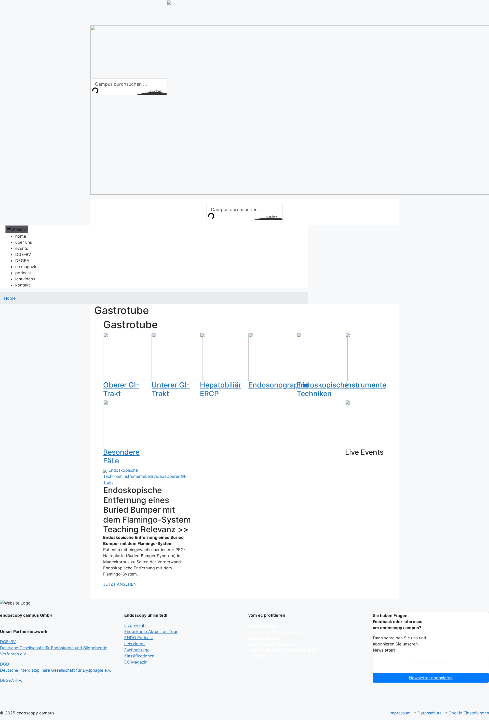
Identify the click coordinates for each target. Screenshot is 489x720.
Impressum (400, 712)
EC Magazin (135, 662)
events (21, 248)
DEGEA (22, 260)
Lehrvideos (155, 476)
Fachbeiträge (137, 649)
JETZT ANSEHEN (120, 584)
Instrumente (365, 385)
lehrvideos (25, 278)
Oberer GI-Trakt (121, 389)
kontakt (22, 284)
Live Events (135, 625)
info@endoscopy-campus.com (29, 621)
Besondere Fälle (121, 456)
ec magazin (26, 266)
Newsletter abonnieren (431, 677)
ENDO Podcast (138, 637)
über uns (23, 242)
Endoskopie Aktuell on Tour (151, 631)
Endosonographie (278, 385)
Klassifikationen (139, 655)
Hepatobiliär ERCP (220, 389)
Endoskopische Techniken (323, 389)
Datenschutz (429, 712)
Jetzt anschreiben (431, 662)
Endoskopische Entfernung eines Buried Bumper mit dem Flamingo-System (147, 504)
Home (10, 298)
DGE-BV (23, 254)
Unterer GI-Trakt (171, 389)
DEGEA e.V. (11, 680)
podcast (23, 272)
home (20, 236)
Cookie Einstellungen (469, 712)
